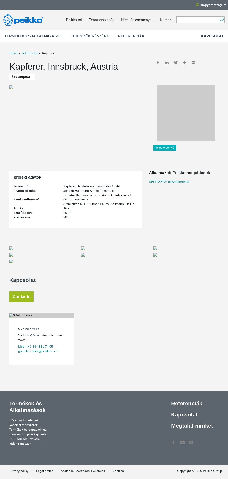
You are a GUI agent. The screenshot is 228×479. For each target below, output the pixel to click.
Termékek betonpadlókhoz (28, 429)
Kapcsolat (212, 36)
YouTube (182, 440)
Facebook (158, 62)
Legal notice (44, 471)
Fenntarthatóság (101, 20)
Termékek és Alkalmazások (33, 36)
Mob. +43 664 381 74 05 (35, 346)
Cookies (118, 471)
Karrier (165, 20)
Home (13, 53)
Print (184, 62)
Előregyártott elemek (24, 420)
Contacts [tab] (21, 296)
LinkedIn (167, 62)
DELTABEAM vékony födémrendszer (24, 441)
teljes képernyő (165, 147)
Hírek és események (137, 20)
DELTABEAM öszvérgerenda (169, 181)
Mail (193, 62)
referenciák (30, 53)
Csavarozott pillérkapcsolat (28, 434)
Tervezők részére (90, 36)
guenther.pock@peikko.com (37, 351)
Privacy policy (18, 471)
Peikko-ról (74, 20)
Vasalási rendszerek (23, 425)
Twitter (175, 62)
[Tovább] (221, 20)
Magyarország (211, 5)
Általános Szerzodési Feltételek (83, 471)
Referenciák (131, 36)
